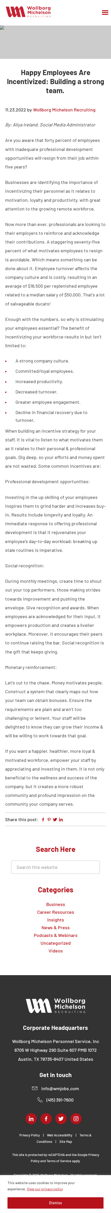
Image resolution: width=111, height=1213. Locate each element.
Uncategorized (56, 943)
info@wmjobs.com (60, 1088)
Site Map (65, 1141)
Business (55, 904)
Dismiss (55, 1203)
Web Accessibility (59, 1135)
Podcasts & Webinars (55, 935)
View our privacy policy (45, 1189)
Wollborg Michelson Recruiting (28, 12)
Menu (106, 12)
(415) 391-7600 (60, 1100)
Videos (56, 950)
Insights (55, 920)
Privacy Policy (29, 1135)
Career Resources (55, 912)
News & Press (56, 927)
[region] (55, 1194)
